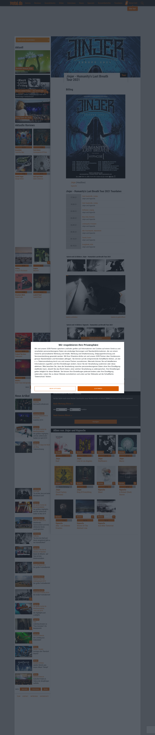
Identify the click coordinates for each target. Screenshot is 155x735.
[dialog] (77, 367)
